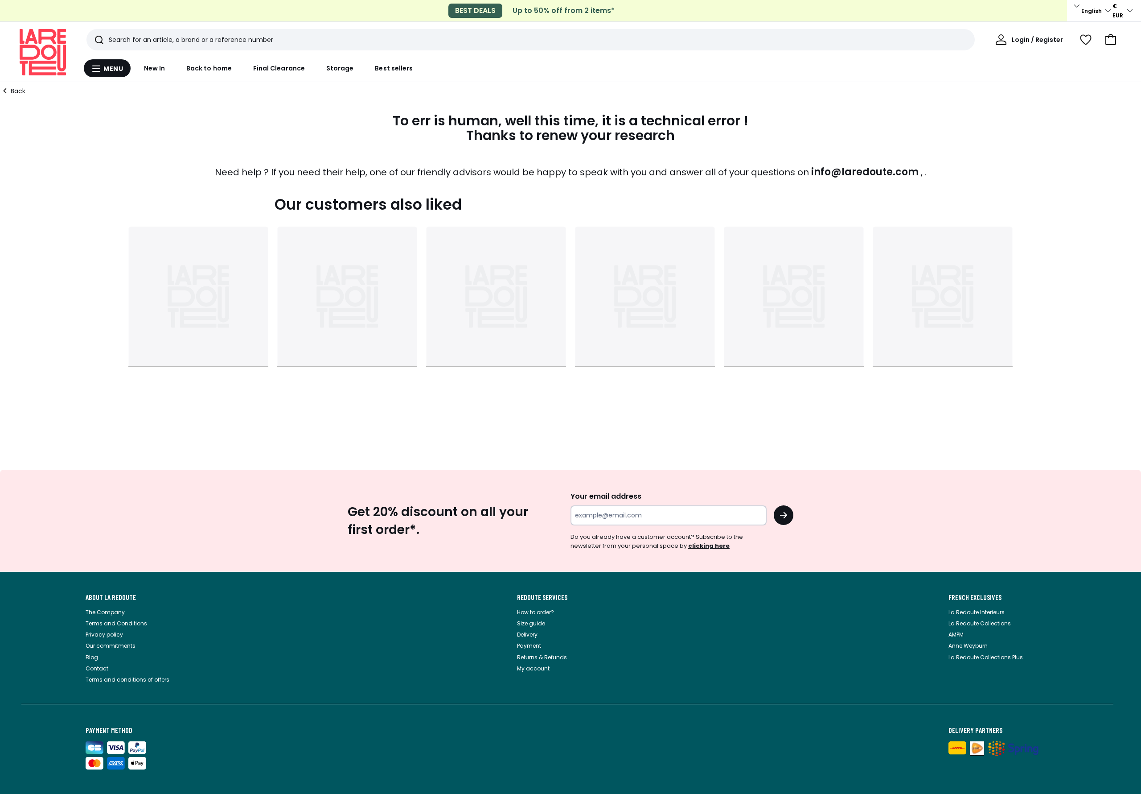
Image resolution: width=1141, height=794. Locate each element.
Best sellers (394, 68)
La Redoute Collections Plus (985, 657)
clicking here (709, 546)
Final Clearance (279, 68)
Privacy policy (104, 634)
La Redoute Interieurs (976, 612)
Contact (97, 668)
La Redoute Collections (979, 623)
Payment (529, 645)
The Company (105, 612)
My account (533, 668)
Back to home (209, 68)
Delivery (527, 634)
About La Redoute (111, 597)
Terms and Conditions (116, 623)
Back (18, 91)
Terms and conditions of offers (127, 679)
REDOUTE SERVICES (542, 597)
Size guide (531, 623)
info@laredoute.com (865, 172)
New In (154, 68)
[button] (1110, 39)
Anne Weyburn (968, 645)
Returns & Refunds (542, 657)
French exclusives (974, 597)
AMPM (956, 634)
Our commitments (110, 645)
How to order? (535, 612)
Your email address (605, 496)
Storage (340, 68)
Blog (92, 657)
